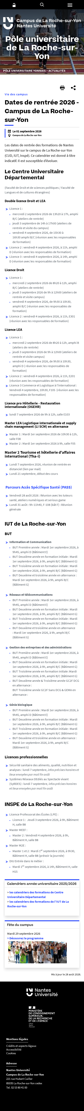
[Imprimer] (62, 88)
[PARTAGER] (73, 88)
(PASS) (66, 487)
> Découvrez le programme (25, 938)
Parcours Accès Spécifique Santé (32, 487)
